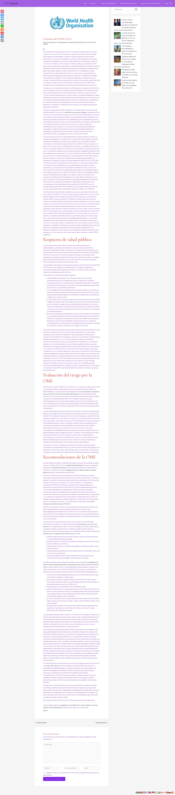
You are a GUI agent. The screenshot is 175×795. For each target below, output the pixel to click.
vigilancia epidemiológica (75, 465)
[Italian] (160, 792)
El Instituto (93, 3)
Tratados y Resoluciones (108, 3)
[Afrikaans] (137, 792)
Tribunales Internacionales (128, 3)
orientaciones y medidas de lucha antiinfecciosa (58, 533)
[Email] (2, 22)
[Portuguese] (168, 792)
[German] (153, 792)
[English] (146, 792)
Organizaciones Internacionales (150, 3)
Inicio (85, 3)
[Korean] (165, 792)
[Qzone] (2, 37)
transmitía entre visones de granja (75, 112)
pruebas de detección (59, 468)
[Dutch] (144, 792)
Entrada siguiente (102, 722)
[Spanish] (172, 792)
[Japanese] (163, 792)
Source (45, 710)
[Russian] (170, 792)
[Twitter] (2, 18)
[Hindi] (158, 792)
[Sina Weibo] (2, 33)
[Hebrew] (156, 792)
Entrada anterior (41, 722)
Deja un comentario (49, 42)
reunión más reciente (52, 666)
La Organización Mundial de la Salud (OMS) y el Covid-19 (75, 42)
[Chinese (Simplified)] (141, 792)
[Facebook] (2, 15)
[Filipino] (149, 792)
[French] (151, 792)
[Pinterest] (2, 11)
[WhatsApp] (2, 26)
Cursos (166, 3)
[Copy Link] (2, 40)
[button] (171, 3)
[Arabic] (139, 792)
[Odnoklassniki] (2, 29)
